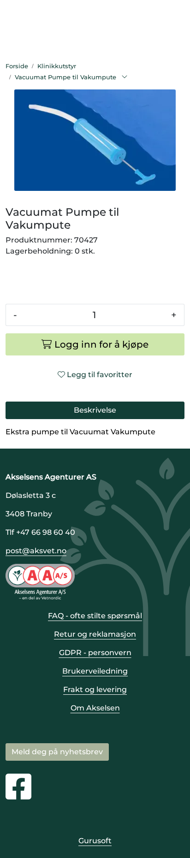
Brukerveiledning (95, 671)
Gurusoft (95, 840)
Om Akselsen (95, 708)
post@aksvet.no (36, 550)
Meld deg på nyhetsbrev (57, 751)
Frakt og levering (95, 689)
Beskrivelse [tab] (95, 410)
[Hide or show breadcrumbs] (124, 77)
